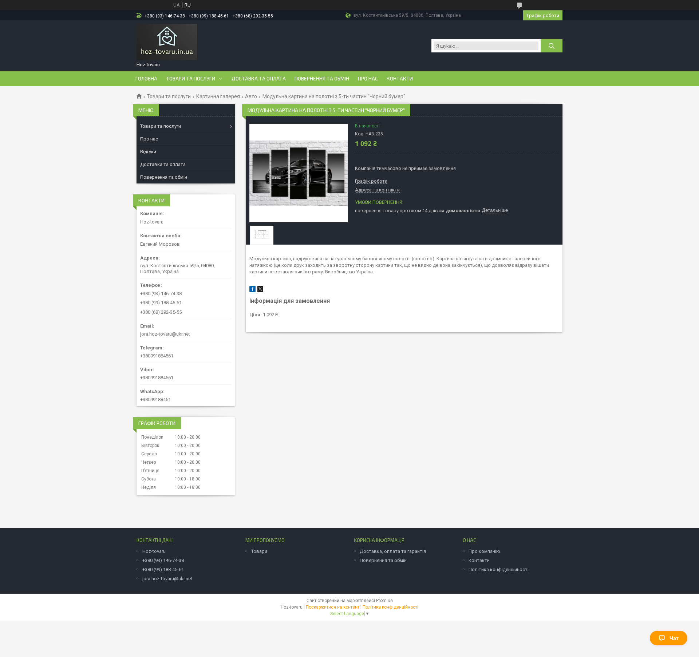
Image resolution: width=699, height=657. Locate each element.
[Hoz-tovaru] (167, 42)
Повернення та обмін (322, 78)
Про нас (368, 78)
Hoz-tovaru (154, 551)
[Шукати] (551, 45)
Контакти (400, 78)
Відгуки (148, 151)
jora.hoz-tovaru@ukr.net (165, 334)
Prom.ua (384, 600)
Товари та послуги (190, 78)
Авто (251, 96)
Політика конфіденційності (499, 569)
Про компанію (484, 551)
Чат (674, 638)
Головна (146, 78)
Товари (259, 551)
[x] (260, 290)
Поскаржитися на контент (332, 607)
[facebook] (252, 290)
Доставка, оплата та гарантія (393, 551)
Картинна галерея (218, 96)
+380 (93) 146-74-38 (163, 560)
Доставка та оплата (259, 78)
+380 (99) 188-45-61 (163, 569)
